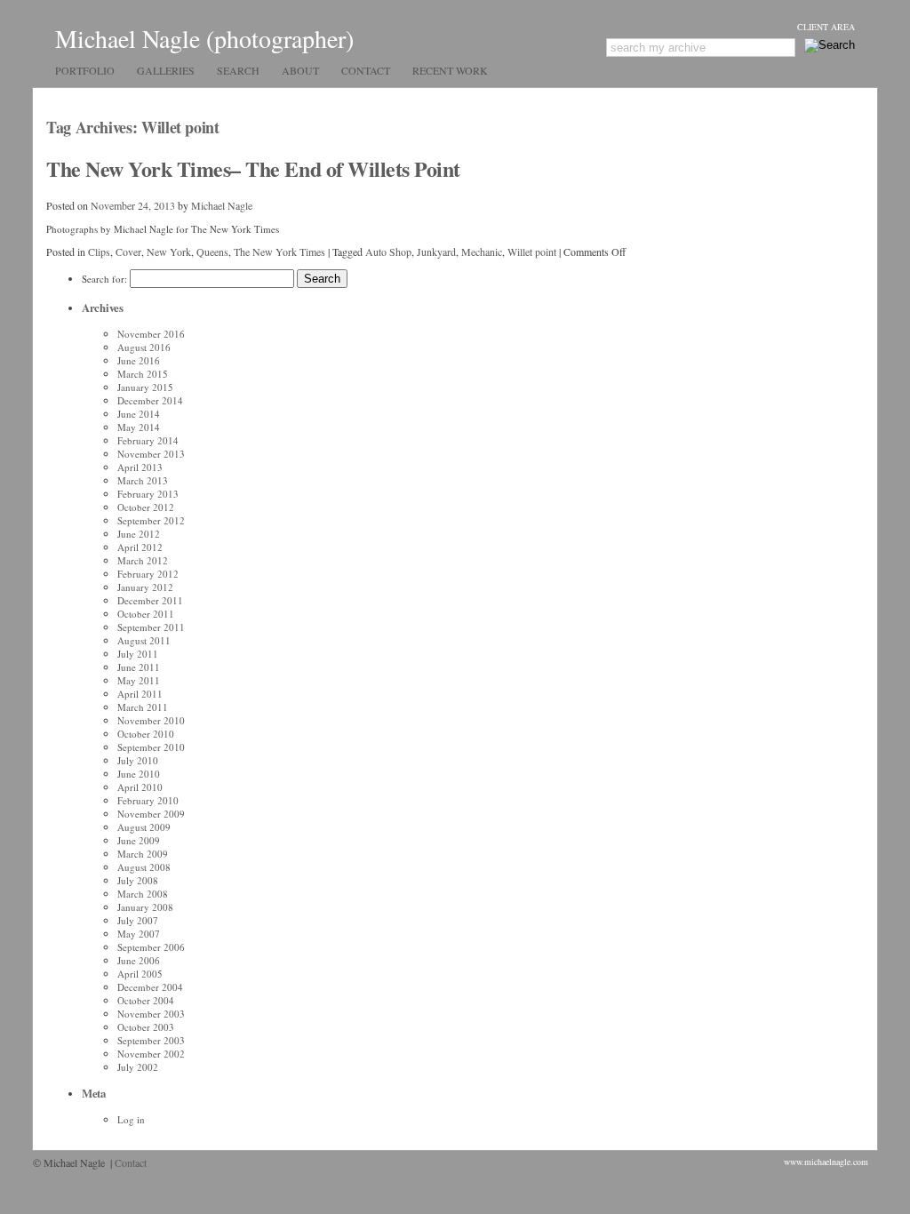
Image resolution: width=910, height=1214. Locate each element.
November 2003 (151, 1013)
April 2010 (140, 787)
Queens (212, 251)
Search (238, 70)
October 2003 (145, 1027)
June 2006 (138, 960)
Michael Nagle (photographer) (204, 38)
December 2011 (150, 600)
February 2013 (148, 493)
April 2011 (140, 693)
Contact (365, 70)
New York (169, 251)
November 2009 (151, 813)
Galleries (166, 70)
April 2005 (140, 973)
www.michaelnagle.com (826, 1161)
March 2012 (142, 560)
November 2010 (151, 720)
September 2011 (151, 627)
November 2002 (151, 1053)
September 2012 (151, 520)
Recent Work (450, 70)
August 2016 (144, 347)
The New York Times (279, 251)
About (300, 70)
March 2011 (142, 707)
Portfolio (85, 70)
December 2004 (150, 987)
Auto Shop (388, 251)
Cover (128, 251)
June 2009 (138, 840)
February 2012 (148, 573)
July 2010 (137, 760)
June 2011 (138, 667)
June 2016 (138, 360)
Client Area (826, 26)
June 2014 (138, 413)
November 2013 (151, 453)
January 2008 (145, 907)
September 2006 (151, 947)
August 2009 (144, 827)
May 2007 (138, 933)
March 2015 (142, 373)
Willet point (531, 251)
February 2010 (148, 800)
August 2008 (144, 867)
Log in (131, 1119)
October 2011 (145, 613)
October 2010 (145, 733)
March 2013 (142, 480)
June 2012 (138, 533)
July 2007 (137, 920)
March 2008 (142, 893)
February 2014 (148, 440)
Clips (99, 251)
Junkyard (436, 251)
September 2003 (151, 1040)
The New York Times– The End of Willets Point (253, 168)
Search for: (104, 278)
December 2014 (150, 400)
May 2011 (138, 680)
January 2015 (145, 387)
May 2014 (138, 427)
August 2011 (144, 640)
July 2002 (137, 1067)
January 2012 (145, 587)
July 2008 (137, 880)
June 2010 (138, 773)
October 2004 (145, 1000)
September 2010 (151, 747)
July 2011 (137, 653)
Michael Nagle (221, 205)
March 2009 (142, 853)
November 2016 (151, 333)
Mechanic (481, 251)
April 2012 (140, 547)
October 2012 (145, 507)
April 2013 (140, 467)
